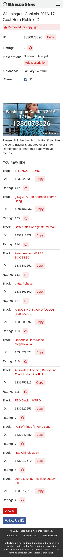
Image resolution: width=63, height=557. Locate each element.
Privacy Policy (50, 535)
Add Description (35, 62)
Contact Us (11, 535)
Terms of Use (30, 535)
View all (10, 511)
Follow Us (12, 520)
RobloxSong (25, 530)
